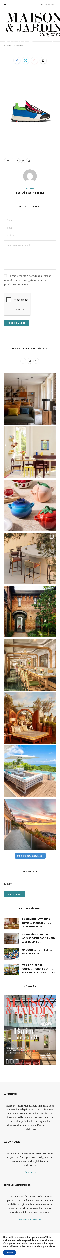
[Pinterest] (52, 42)
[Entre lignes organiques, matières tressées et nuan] (30, 558)
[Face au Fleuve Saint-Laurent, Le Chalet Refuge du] (30, 824)
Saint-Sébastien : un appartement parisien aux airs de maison (39, 938)
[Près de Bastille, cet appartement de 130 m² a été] (30, 399)
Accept (9, 1252)
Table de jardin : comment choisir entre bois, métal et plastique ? (38, 969)
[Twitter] (25, 60)
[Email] (52, 46)
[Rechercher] (42, 4)
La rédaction (15, 47)
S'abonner (30, 1172)
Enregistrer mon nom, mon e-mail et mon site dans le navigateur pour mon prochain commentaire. (27, 280)
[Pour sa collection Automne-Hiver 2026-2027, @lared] (30, 452)
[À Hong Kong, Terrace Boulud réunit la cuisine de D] (30, 665)
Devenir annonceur (30, 1219)
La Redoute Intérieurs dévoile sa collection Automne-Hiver (36, 923)
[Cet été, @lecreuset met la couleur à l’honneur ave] (30, 505)
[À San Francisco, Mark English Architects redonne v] (30, 611)
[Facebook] (52, 39)
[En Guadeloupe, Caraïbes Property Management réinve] (30, 771)
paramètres (49, 1246)
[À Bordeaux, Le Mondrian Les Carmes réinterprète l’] (30, 718)
